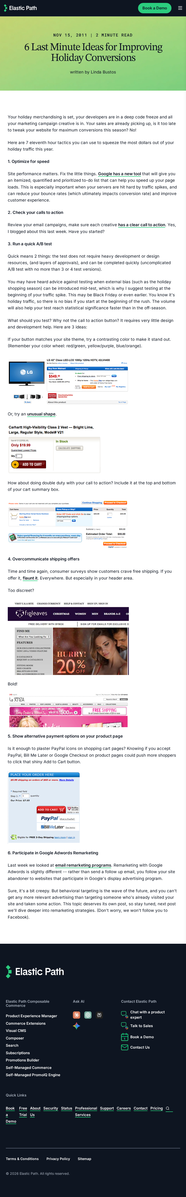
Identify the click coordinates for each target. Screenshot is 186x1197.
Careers (124, 1108)
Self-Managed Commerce (29, 1067)
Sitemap (84, 1158)
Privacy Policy (58, 1158)
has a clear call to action (141, 224)
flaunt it (30, 578)
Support (107, 1108)
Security (50, 1108)
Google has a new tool (119, 173)
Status (66, 1108)
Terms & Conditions (22, 1158)
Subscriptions (18, 1052)
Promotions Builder (22, 1060)
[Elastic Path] (20, 8)
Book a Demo (154, 8)
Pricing (156, 1108)
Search (12, 1045)
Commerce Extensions (26, 1023)
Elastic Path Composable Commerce (27, 1003)
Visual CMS (16, 1030)
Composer (15, 1038)
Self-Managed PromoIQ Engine (33, 1075)
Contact (140, 1108)
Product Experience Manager (31, 1016)
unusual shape (41, 414)
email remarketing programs (83, 865)
